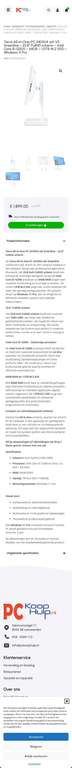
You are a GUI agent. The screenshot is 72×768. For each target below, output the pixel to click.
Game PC (51, 26)
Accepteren (36, 737)
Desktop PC (18, 26)
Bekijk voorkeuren (36, 756)
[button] (67, 701)
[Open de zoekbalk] (48, 10)
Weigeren (36, 746)
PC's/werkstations (35, 26)
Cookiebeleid (34, 763)
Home (7, 26)
